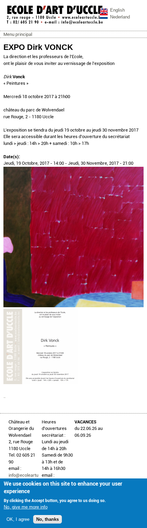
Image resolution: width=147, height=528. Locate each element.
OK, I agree (17, 519)
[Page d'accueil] (54, 23)
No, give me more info (26, 507)
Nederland (120, 16)
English (117, 10)
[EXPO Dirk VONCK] (73, 305)
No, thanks (47, 519)
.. (4, 396)
